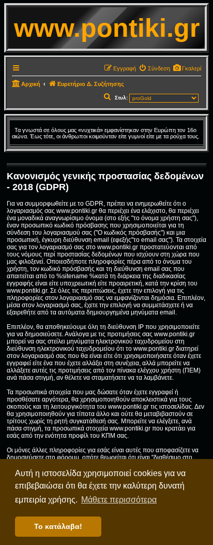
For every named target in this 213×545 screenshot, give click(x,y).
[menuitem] (187, 68)
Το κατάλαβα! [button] (58, 526)
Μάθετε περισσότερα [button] (119, 499)
